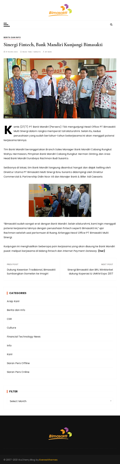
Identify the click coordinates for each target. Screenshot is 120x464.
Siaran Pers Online (18, 372)
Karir (10, 354)
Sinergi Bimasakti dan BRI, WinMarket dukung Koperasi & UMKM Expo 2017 (90, 272)
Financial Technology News (24, 336)
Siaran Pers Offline (18, 363)
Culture (11, 328)
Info (9, 345)
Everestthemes (48, 459)
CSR (9, 319)
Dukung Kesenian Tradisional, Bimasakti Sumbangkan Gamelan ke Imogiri (31, 272)
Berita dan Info (12, 37)
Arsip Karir (13, 301)
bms (50, 52)
